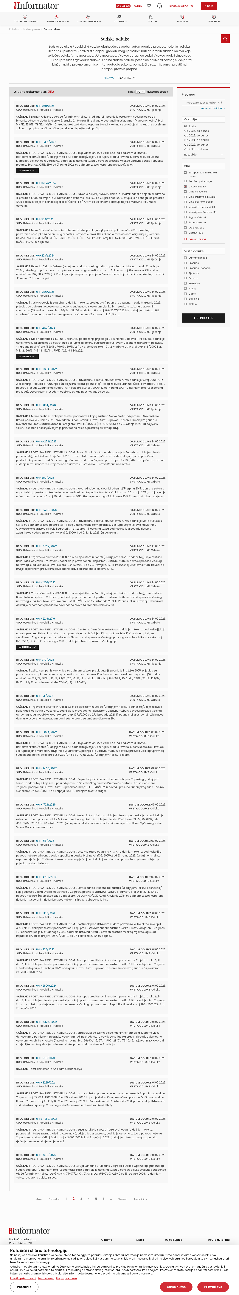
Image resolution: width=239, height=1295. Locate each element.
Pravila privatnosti (23, 1278)
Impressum (46, 1278)
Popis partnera (66, 1278)
